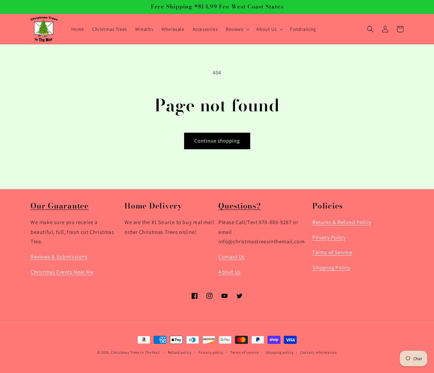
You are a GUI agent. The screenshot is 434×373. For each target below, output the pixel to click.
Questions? (239, 206)
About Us (229, 272)
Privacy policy (210, 352)
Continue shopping (217, 140)
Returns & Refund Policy (341, 222)
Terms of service (244, 352)
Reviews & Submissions (59, 257)
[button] (237, 29)
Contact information (318, 352)
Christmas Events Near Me (62, 272)
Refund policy (180, 352)
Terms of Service (332, 252)
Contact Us (231, 257)
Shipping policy (279, 352)
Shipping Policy (331, 267)
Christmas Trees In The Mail (135, 352)
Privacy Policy (329, 237)
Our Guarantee (60, 206)
